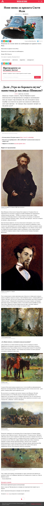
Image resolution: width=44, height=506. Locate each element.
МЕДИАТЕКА (22, 60)
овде (7, 493)
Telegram (40, 41)
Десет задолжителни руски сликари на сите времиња (15, 490)
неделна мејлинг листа (19, 143)
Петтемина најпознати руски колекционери (13, 484)
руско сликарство (6, 478)
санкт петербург (6, 60)
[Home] (2, 1)
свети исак (15, 60)
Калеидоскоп (30, 60)
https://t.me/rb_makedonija (27, 137)
